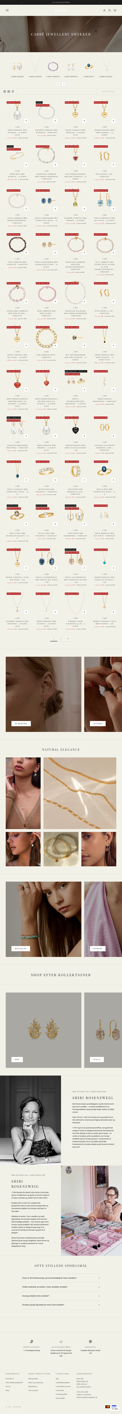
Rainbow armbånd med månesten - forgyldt (46, 131)
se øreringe (21, 724)
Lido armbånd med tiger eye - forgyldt (17, 263)
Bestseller (21, 948)
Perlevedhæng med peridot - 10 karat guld (46, 447)
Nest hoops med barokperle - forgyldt (75, 534)
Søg (57, 1379)
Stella (96, 1059)
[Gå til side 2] (68, 638)
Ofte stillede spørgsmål (14, 1383)
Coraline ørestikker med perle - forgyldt (17, 446)
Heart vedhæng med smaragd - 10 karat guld (76, 132)
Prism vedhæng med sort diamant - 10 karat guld (104, 357)
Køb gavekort (33, 1379)
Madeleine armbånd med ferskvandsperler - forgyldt (46, 176)
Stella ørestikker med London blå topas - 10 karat (46, 220)
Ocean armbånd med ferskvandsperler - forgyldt (17, 220)
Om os (8, 1386)
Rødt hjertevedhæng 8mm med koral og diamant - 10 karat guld (17, 402)
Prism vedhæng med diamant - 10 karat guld (46, 623)
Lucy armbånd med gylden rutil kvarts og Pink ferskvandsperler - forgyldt (104, 267)
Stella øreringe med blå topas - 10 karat (104, 219)
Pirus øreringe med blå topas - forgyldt (104, 534)
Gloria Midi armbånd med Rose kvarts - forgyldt (17, 313)
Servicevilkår (60, 1398)
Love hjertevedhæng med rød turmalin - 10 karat (75, 176)
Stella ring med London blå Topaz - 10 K (105, 491)
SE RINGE (97, 724)
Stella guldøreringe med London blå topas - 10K (46, 579)
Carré (17, 127)
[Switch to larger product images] (5, 91)
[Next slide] (64, 84)
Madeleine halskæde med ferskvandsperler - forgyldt (75, 313)
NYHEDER (97, 948)
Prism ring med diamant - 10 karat (17, 175)
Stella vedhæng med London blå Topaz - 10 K (17, 491)
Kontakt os (10, 1379)
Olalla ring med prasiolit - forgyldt (46, 534)
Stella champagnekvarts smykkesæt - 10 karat (75, 401)
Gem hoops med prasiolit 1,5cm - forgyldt (75, 491)
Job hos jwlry (33, 1390)
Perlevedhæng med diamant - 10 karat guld (17, 132)
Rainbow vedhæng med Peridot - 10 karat (75, 219)
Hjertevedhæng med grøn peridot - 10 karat (105, 132)
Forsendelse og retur (63, 1386)
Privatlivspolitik (61, 1394)
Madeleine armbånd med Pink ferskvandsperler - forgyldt (75, 265)
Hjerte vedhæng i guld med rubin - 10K (17, 578)
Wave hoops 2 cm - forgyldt (105, 175)
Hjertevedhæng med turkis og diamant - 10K (105, 579)
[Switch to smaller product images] (9, 91)
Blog (7, 1390)
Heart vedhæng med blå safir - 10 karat (17, 356)
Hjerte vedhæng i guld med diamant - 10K (104, 622)
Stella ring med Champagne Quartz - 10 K (17, 535)
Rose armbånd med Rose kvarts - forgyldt (46, 313)
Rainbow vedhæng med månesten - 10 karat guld (17, 623)
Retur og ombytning (35, 1383)
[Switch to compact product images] (13, 91)
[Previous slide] (58, 84)
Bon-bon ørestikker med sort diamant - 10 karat (75, 357)
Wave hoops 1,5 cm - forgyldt (104, 312)
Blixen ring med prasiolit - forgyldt (46, 490)
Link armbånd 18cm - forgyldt (46, 356)
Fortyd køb (60, 1390)
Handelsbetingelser (63, 1383)
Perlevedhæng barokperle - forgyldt (104, 400)
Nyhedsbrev (32, 1386)
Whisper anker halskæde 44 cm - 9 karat (75, 623)
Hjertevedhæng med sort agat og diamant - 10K (75, 447)
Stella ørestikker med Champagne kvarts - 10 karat (46, 264)
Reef (17, 1059)
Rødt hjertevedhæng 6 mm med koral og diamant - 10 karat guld (46, 402)
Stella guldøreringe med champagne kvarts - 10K (75, 579)
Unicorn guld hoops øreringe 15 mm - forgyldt (104, 447)
